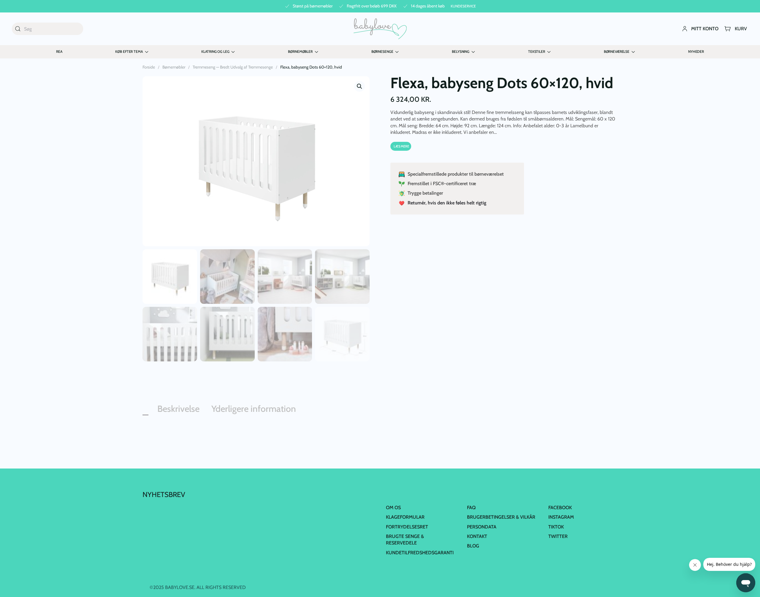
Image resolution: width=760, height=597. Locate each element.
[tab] (145, 413)
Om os (393, 507)
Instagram (561, 517)
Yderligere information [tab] (253, 408)
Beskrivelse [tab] (178, 408)
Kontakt (477, 536)
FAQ (471, 507)
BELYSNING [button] (460, 51)
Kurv (741, 28)
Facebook (560, 507)
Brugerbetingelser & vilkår (501, 517)
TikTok (556, 527)
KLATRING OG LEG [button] (215, 51)
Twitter (558, 536)
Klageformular (405, 517)
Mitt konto (704, 28)
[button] (359, 86)
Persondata (481, 527)
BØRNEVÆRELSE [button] (616, 51)
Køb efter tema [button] (128, 51)
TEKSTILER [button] (536, 51)
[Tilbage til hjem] (380, 28)
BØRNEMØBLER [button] (300, 51)
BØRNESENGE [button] (382, 51)
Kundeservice (463, 6)
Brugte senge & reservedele (405, 540)
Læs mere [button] (401, 146)
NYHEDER (696, 51)
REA (59, 51)
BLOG (473, 546)
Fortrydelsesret (407, 527)
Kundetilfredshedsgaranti (420, 552)
